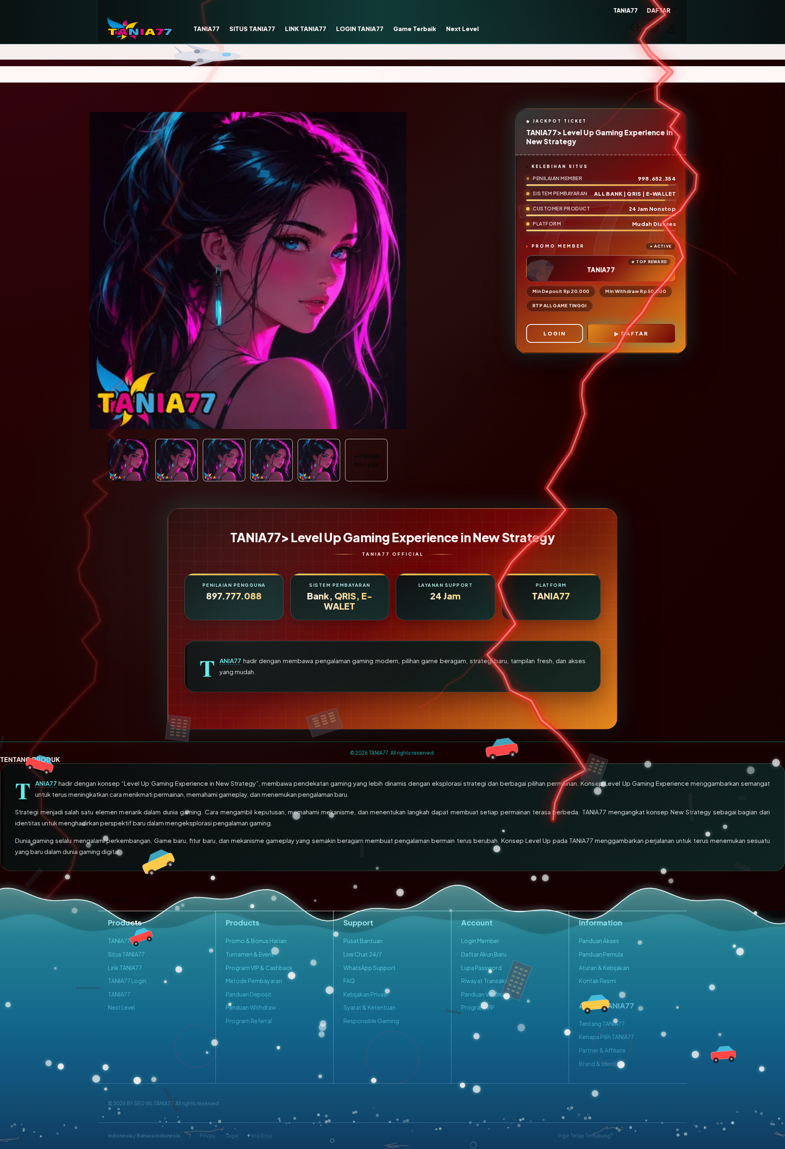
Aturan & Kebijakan (604, 967)
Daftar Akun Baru (484, 954)
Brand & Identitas (602, 1063)
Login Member (480, 940)
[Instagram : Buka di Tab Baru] (656, 1136)
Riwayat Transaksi (485, 980)
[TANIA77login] (140, 28)
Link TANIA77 (125, 967)
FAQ (349, 980)
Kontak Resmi (597, 980)
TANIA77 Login (127, 980)
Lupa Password (481, 967)
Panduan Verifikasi (485, 994)
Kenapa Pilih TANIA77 (606, 1036)
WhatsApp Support (369, 967)
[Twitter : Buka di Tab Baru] (640, 1136)
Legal (231, 1136)
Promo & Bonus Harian (256, 940)
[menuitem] (206, 29)
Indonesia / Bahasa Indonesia (144, 1136)
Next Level (121, 1007)
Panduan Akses (599, 940)
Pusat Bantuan (363, 940)
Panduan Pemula (601, 954)
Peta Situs (260, 1136)
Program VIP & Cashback (259, 967)
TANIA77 (230, 661)
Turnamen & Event (250, 954)
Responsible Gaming (371, 1020)
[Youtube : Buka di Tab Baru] (672, 1136)
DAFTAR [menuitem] (659, 10)
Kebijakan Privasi (365, 994)
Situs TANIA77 (126, 954)
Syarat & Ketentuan (369, 1007)
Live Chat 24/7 (362, 954)
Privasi (207, 1136)
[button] (653, 28)
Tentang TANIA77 (602, 1023)
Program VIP (478, 1007)
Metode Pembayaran (254, 980)
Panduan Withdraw (251, 1007)
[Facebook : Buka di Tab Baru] (624, 1136)
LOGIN (554, 333)
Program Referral (249, 1020)
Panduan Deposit (248, 994)
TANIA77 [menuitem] (625, 10)
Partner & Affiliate (602, 1050)
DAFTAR (634, 333)
